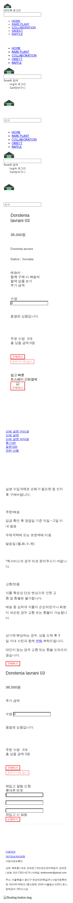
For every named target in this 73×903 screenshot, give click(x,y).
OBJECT (17, 30)
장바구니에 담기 (17, 772)
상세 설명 (12, 435)
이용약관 (10, 851)
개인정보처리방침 (15, 856)
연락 (39, 641)
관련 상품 (12, 450)
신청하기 (12, 819)
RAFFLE (17, 34)
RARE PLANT (20, 24)
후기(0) (11, 443)
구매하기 (12, 663)
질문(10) (11, 446)
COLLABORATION (24, 27)
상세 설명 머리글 (17, 431)
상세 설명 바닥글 (17, 439)
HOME (16, 21)
